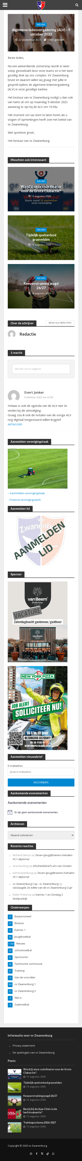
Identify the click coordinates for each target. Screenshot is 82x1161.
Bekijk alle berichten (60, 322)
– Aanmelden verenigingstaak (26, 493)
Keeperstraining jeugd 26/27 (41, 285)
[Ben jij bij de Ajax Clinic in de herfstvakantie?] (14, 1113)
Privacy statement (24, 1045)
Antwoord (15, 424)
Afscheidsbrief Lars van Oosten (52, 866)
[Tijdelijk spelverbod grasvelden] (14, 1087)
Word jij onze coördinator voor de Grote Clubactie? (41, 188)
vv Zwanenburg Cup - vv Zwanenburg (36, 884)
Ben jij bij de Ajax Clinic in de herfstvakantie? (40, 1111)
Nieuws (41, 24)
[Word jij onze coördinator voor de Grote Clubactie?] (14, 1074)
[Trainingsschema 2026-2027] (14, 1127)
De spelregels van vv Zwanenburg (34, 1052)
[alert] (41, 812)
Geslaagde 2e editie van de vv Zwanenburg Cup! (42, 887)
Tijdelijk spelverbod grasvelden (41, 237)
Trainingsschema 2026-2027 (39, 1122)
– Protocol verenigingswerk (24, 500)
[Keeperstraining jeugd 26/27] (14, 1100)
